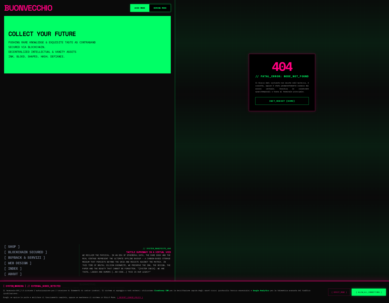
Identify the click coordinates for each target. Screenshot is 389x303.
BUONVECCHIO (28, 8)
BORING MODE (160, 8)
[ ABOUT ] (13, 274)
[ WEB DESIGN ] (17, 263)
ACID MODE (139, 8)
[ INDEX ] (13, 268)
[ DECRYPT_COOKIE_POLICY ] (130, 297)
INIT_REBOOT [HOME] (282, 101)
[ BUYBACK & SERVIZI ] (24, 257)
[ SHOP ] (12, 246)
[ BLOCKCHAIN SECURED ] (25, 252)
